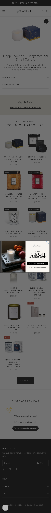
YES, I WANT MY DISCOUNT (37, 263)
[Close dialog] (47, 242)
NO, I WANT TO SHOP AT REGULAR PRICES (37, 267)
